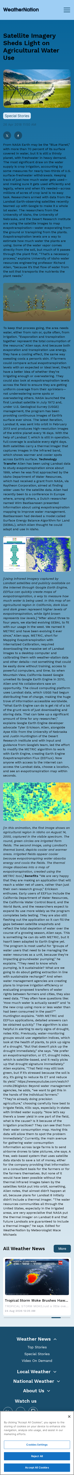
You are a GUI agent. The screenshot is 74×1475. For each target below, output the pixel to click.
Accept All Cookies (37, 1467)
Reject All (37, 1456)
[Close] (69, 1416)
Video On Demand (37, 1360)
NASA (16, 145)
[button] (37, 1339)
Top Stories (37, 1347)
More (62, 1249)
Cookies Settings (37, 1444)
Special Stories (37, 1354)
